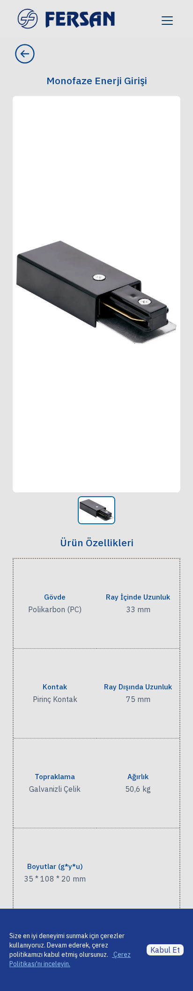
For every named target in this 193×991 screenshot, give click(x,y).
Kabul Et (165, 950)
